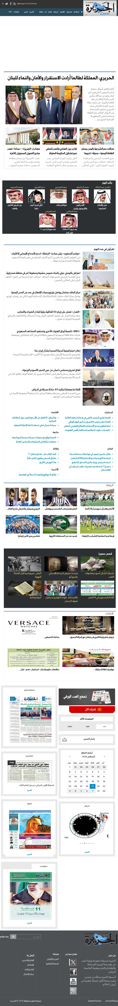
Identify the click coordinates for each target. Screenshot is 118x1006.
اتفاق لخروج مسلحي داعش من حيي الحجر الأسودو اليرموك (51, 370)
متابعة (56, 432)
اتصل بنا (30, 955)
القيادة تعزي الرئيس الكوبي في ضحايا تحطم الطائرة (88, 418)
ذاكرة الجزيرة (29, 756)
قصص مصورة (105, 554)
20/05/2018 (28, 3)
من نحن (112, 955)
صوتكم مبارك (61, 205)
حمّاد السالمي (72, 212)
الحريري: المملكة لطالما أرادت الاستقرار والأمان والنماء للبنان (61, 78)
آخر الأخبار (76, 12)
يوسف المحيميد (16, 187)
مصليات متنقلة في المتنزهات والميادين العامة (36, 442)
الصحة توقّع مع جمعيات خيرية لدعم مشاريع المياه (34, 437)
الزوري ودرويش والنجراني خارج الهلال (23, 509)
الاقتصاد (62, 12)
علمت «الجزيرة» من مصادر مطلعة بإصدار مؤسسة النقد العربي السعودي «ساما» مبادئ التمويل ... (24, 162)
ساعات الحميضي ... (51, 637)
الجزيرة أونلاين (53, 959)
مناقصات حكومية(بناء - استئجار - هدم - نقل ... (38, 670)
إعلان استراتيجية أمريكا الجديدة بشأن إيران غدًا (57, 351)
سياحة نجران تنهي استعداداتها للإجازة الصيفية (35, 425)
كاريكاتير (87, 806)
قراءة (104, 726)
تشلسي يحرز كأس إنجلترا (29, 536)
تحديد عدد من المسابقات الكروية (63, 536)
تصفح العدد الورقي (29, 690)
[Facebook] (10, 4)
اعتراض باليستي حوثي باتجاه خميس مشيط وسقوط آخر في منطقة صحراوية (43, 273)
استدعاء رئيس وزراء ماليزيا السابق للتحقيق (91, 462)
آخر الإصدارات (43, 866)
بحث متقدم (4, 937)
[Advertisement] (59, 42)
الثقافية (29, 804)
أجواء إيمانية (35, 597)
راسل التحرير (89, 739)
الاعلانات (109, 613)
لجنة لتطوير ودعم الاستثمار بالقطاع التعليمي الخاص (87, 426)
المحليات (69, 12)
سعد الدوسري (61, 187)
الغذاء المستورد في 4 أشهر (101, 597)
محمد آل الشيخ (83, 187)
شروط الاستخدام (111, 1001)
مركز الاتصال (28, 974)
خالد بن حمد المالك (102, 187)
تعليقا (87, 726)
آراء (46, 12)
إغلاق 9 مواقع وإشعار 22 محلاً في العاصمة (37, 475)
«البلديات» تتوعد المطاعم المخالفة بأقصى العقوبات (88, 430)
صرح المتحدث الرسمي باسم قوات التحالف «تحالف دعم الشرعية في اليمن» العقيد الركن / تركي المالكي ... (97, 162)
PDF (10, 12)
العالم (50, 12)
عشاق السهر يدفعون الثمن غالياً (41, 458)
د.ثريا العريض (39, 187)
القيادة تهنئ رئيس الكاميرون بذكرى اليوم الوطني (89, 422)
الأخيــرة (31, 12)
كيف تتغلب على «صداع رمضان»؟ (42, 454)
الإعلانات (16, 12)
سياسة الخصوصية (95, 1001)
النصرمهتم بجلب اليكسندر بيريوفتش (61, 509)
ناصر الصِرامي (50, 212)
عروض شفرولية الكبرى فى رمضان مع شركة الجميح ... (91, 637)
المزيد (26, 12)
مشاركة (70, 726)
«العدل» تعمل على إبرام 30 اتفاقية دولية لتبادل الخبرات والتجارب (48, 312)
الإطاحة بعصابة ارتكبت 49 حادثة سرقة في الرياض (56, 389)
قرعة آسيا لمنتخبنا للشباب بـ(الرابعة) (98, 536)
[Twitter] (6, 4)
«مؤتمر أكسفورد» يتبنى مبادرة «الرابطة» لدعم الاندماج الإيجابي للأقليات (45, 253)
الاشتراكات (29, 970)
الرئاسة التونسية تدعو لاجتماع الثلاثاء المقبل (91, 458)
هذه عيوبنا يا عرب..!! (48, 229)
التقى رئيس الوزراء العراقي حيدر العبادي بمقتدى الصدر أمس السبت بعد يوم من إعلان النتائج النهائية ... (61, 162)
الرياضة (55, 12)
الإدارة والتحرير (28, 960)
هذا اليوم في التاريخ (47, 462)
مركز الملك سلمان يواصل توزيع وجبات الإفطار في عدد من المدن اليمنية (45, 292)
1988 (11, 763)
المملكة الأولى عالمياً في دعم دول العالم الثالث (36, 785)
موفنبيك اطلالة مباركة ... (103, 670)
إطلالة (41, 12)
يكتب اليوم (107, 183)
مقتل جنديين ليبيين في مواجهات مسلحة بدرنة (90, 454)
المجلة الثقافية (52, 964)
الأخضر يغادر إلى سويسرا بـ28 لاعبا (99, 509)
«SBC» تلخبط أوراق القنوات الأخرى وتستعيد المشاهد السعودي (48, 331)
